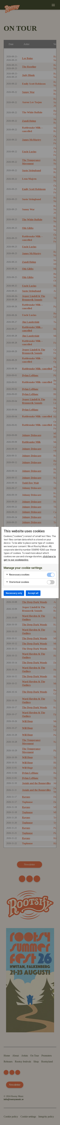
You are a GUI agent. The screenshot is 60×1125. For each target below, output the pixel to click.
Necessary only (14, 593)
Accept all (33, 593)
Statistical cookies (19, 582)
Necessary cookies (19, 574)
